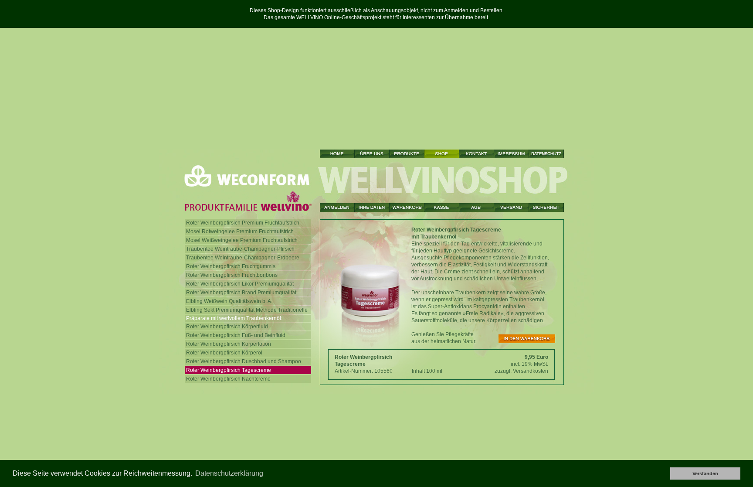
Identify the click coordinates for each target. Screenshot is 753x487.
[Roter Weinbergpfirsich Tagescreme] (527, 338)
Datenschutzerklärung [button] (229, 473)
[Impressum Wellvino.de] (511, 154)
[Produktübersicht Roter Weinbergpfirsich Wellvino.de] (407, 154)
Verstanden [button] (705, 473)
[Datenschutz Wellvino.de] (546, 154)
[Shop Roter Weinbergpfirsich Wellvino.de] (441, 154)
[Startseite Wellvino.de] (337, 154)
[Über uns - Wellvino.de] (372, 154)
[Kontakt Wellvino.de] (476, 154)
